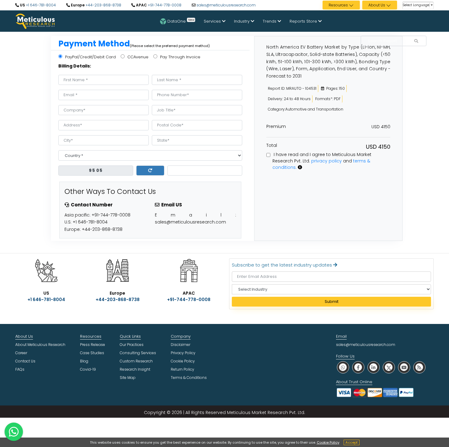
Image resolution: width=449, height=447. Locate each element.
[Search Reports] (416, 41)
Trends (270, 21)
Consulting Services (138, 352)
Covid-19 (88, 369)
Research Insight (135, 369)
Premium (276, 126)
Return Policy (182, 369)
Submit (331, 301)
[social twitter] (389, 367)
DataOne (180, 21)
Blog (84, 361)
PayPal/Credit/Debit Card (90, 57)
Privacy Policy (183, 352)
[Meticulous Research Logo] (35, 21)
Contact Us (25, 361)
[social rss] (419, 367)
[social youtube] (404, 367)
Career (21, 352)
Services (213, 21)
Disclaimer (180, 344)
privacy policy (326, 161)
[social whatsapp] (343, 367)
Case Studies (92, 352)
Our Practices (132, 344)
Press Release (92, 344)
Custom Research (136, 361)
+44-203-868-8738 (103, 5)
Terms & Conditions (189, 377)
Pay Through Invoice (179, 57)
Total (271, 145)
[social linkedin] (373, 367)
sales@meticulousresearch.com (226, 5)
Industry (242, 21)
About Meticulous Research (40, 344)
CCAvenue (137, 57)
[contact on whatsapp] (14, 432)
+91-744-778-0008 (164, 5)
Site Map (128, 377)
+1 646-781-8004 (40, 5)
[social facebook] (358, 367)
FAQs (19, 369)
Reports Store (304, 21)
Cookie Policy (328, 442)
